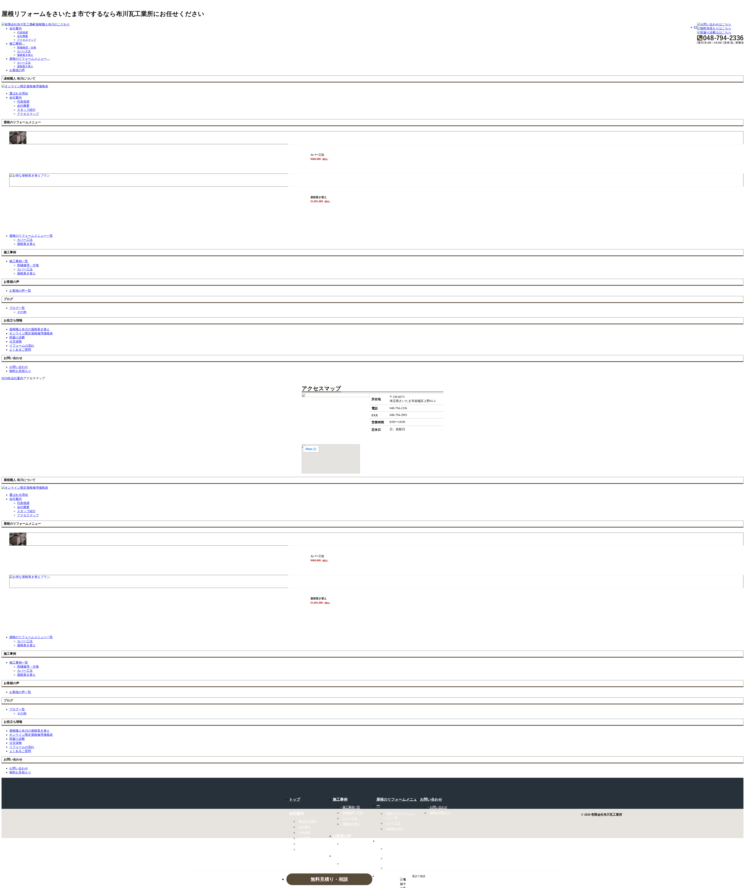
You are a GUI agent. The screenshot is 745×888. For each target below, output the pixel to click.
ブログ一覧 (349, 863)
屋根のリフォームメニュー (28, 58)
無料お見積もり (440, 812)
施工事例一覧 (351, 807)
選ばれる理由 (307, 821)
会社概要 (22, 36)
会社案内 (15, 28)
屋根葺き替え (25, 55)
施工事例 (15, 43)
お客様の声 (17, 70)
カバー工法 (24, 51)
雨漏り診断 (393, 868)
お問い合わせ (438, 807)
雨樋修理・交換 (26, 47)
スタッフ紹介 (26, 109)
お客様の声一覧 (352, 843)
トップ (294, 799)
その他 (21, 312)
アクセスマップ (26, 39)
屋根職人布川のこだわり (53, 24)
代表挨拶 (22, 32)
